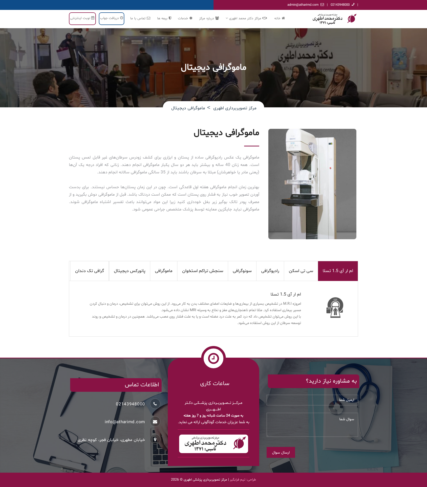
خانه (278, 18)
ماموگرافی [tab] (163, 271)
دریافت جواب (110, 18)
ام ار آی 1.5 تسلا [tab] (338, 271)
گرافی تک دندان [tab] (89, 271)
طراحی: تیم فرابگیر (243, 479)
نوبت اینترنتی (80, 18)
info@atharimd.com (125, 422)
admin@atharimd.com (303, 5)
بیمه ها (163, 18)
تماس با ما (138, 18)
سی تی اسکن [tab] (301, 271)
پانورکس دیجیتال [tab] (129, 271)
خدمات (183, 18)
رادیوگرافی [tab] (270, 271)
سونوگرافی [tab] (242, 271)
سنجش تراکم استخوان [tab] (202, 271)
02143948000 (340, 5)
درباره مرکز (207, 18)
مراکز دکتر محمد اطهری (245, 18)
